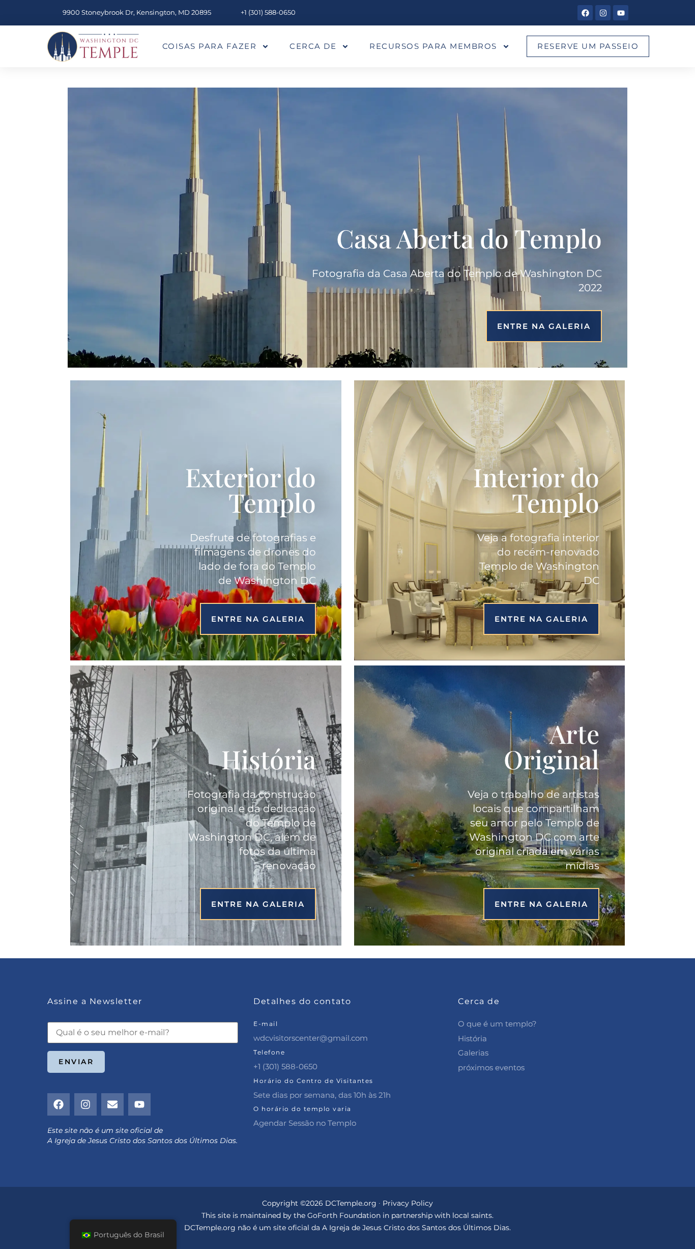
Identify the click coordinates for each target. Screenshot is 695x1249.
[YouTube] (620, 12)
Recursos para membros (433, 46)
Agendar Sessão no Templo (304, 1123)
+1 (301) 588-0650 (268, 12)
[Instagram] (603, 12)
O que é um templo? (497, 1024)
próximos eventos (491, 1067)
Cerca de (312, 46)
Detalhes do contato (302, 1001)
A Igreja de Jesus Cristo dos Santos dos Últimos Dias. (416, 1227)
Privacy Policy (408, 1203)
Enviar (76, 1061)
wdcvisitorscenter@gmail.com (310, 1038)
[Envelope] (112, 1104)
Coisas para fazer (209, 46)
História (472, 1038)
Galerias (473, 1053)
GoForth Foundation (344, 1215)
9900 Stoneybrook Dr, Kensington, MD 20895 (137, 12)
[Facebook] (585, 12)
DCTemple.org (210, 1227)
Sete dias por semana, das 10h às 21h (322, 1095)
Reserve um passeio (588, 46)
